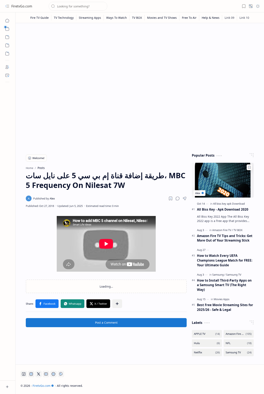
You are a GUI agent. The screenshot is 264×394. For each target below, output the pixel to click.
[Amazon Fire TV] (222, 230)
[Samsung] (218, 274)
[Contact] (7, 75)
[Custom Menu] (7, 45)
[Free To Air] (189, 17)
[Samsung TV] (233, 274)
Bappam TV (251, 386)
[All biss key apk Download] (229, 203)
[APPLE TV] (207, 334)
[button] (7, 6)
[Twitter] (38, 374)
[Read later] (170, 198)
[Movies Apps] (221, 299)
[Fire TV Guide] (39, 17)
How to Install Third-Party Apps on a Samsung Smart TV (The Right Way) (224, 285)
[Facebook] (24, 374)
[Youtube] (46, 374)
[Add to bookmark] (249, 167)
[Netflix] (207, 352)
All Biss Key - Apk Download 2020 (222, 209)
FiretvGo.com (21, 6)
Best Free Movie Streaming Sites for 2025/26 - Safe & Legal (225, 307)
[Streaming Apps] (90, 17)
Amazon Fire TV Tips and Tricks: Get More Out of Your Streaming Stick (224, 238)
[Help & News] (210, 17)
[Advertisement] (140, 58)
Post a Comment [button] (106, 322)
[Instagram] (31, 374)
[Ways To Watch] (117, 17)
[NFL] (239, 343)
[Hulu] (207, 343)
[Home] (7, 21)
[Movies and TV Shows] (162, 17)
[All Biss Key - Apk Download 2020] (223, 180)
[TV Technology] (63, 17)
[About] (7, 67)
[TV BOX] (137, 17)
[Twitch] (53, 374)
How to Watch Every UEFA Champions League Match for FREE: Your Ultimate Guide (224, 260)
